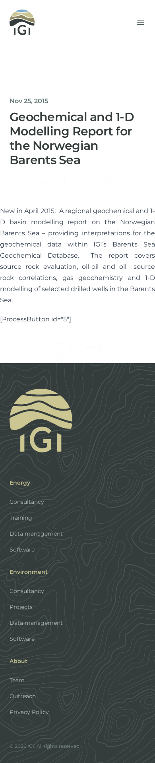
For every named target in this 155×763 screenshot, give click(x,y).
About (18, 661)
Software (22, 549)
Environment (29, 571)
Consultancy (27, 501)
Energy (20, 482)
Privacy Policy (29, 712)
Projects (21, 606)
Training (21, 517)
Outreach (23, 696)
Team (17, 680)
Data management (36, 533)
